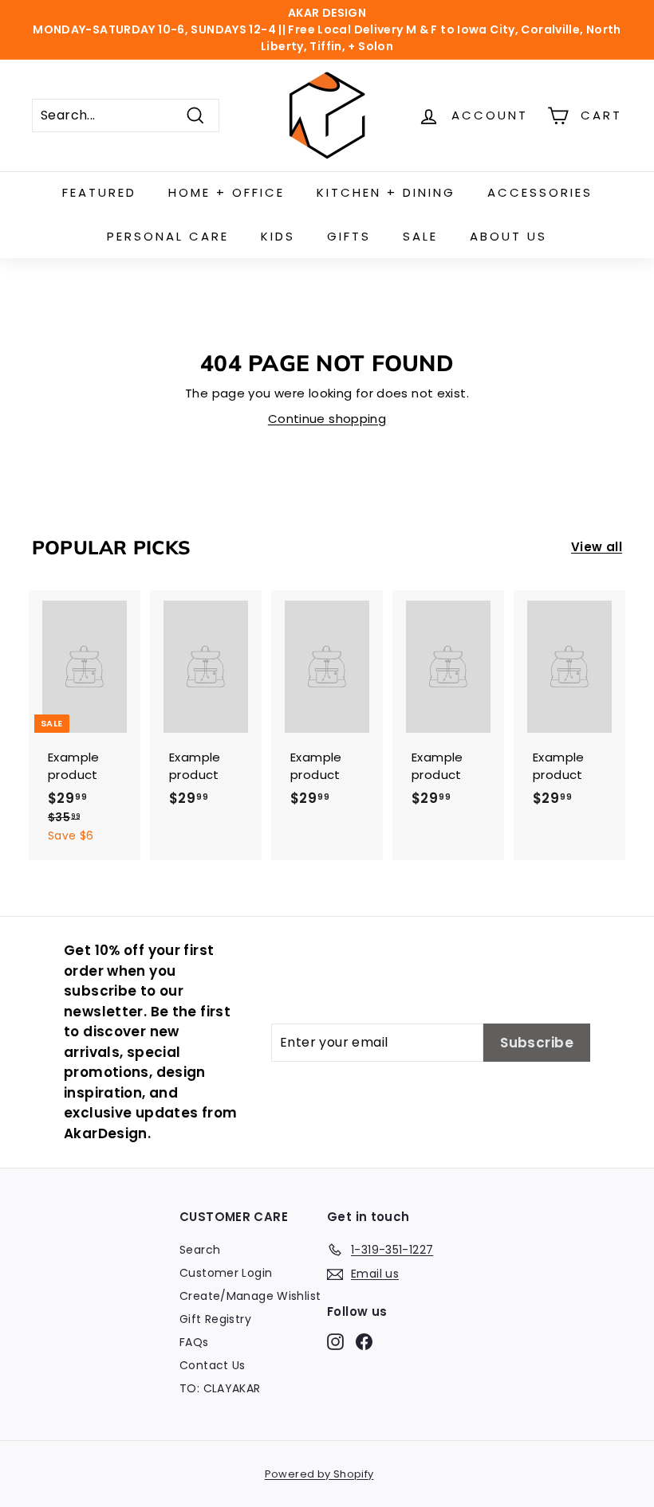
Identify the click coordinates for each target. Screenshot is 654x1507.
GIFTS (349, 236)
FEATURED (99, 192)
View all (596, 546)
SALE (420, 236)
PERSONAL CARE (168, 236)
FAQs (194, 1342)
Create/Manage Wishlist (250, 1296)
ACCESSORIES (540, 192)
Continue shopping (327, 418)
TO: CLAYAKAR (220, 1388)
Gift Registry (215, 1319)
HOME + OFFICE (226, 192)
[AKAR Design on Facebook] (364, 1341)
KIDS (278, 236)
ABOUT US (508, 236)
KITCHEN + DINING (386, 192)
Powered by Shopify (319, 1474)
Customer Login (225, 1273)
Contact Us (212, 1365)
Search (199, 1250)
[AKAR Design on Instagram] (335, 1341)
